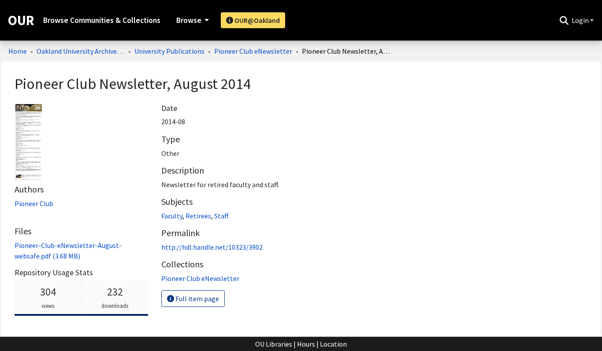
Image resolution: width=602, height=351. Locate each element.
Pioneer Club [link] (34, 203)
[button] (563, 20)
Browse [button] (188, 20)
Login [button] (581, 20)
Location (333, 344)
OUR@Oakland (256, 20)
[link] (200, 278)
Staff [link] (221, 215)
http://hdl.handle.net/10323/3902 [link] (212, 247)
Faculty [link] (171, 215)
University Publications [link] (169, 51)
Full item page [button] (196, 298)
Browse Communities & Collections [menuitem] (101, 20)
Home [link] (17, 51)
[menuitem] (191, 20)
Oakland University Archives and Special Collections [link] (81, 51)
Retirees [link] (198, 215)
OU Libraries (273, 344)
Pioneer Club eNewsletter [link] (253, 51)
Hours (306, 344)
